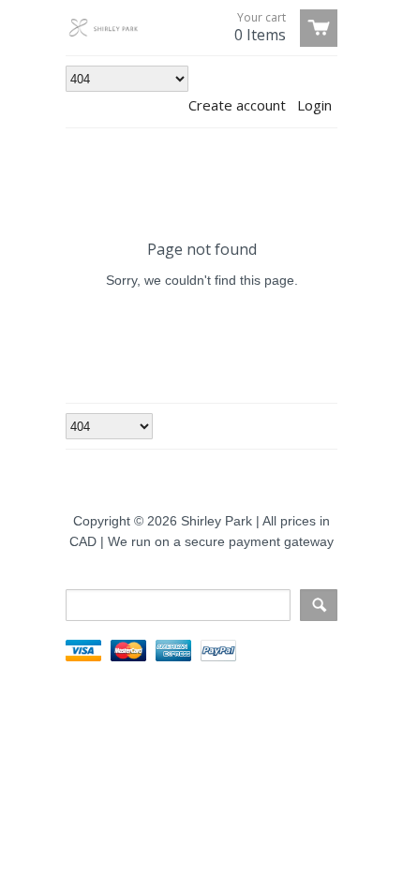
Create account (237, 105)
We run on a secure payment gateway (221, 541)
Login (314, 105)
